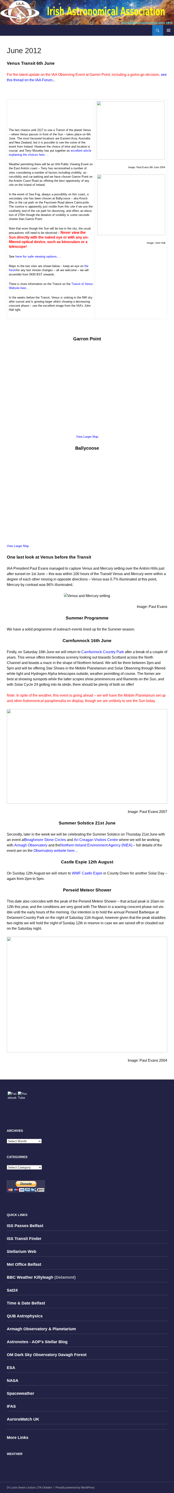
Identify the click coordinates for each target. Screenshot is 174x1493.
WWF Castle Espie (87, 873)
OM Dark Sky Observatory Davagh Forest (47, 1354)
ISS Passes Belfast (25, 1225)
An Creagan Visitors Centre (96, 840)
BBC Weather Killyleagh (30, 1277)
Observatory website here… (56, 851)
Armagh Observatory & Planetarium (41, 1329)
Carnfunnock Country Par (101, 652)
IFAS (11, 1406)
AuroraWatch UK (23, 1419)
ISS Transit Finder (24, 1238)
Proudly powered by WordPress (75, 1487)
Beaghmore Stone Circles (45, 840)
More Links (17, 1437)
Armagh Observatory (30, 845)
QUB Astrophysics (25, 1316)
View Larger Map (87, 436)
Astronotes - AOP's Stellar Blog (37, 1342)
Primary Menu (168, 30)
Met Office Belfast (24, 1264)
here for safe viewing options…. (38, 256)
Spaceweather (20, 1393)
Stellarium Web (21, 1251)
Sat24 (12, 1290)
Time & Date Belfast (26, 1303)
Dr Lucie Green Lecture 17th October (29, 1487)
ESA (11, 1367)
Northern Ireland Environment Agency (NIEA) (96, 845)
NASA (12, 1380)
